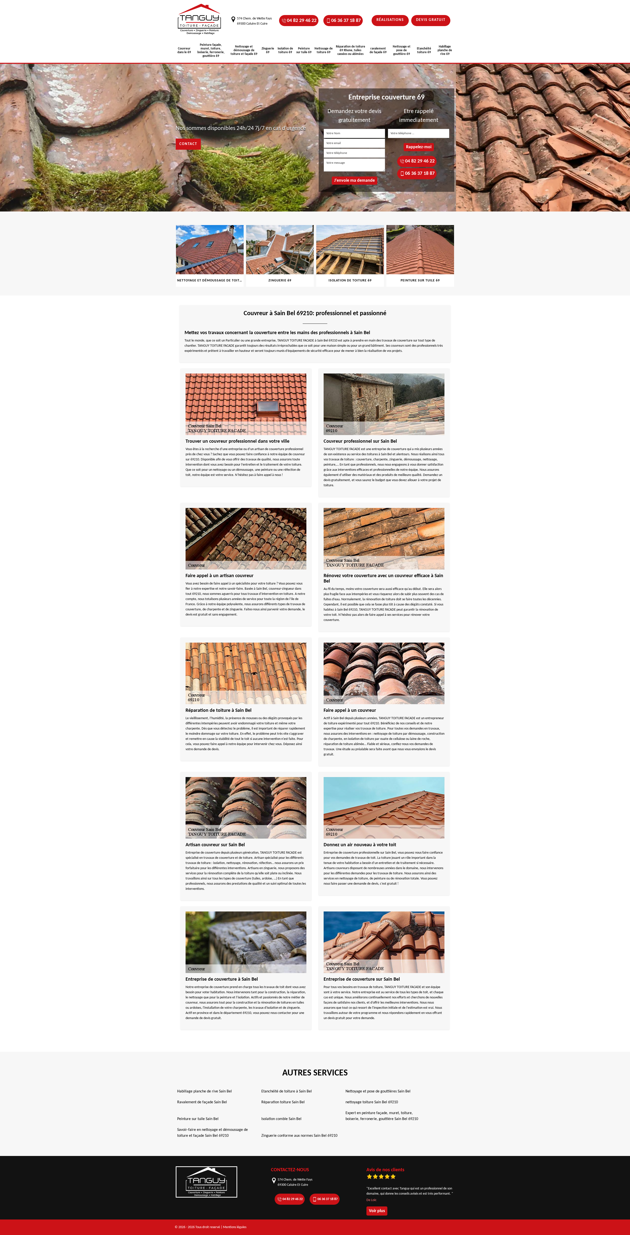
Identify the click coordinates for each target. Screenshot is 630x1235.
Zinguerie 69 (268, 50)
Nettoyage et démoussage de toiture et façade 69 (244, 50)
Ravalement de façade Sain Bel (202, 1102)
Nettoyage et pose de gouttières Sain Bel (378, 1091)
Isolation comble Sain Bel (281, 1119)
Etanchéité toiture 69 (424, 50)
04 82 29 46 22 (301, 20)
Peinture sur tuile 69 (304, 50)
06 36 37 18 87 (346, 20)
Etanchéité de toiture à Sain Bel (286, 1091)
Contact (188, 144)
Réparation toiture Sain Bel (283, 1102)
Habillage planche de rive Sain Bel (204, 1091)
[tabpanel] (210, 256)
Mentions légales (234, 1227)
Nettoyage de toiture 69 (324, 50)
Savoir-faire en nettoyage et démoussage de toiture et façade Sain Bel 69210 (212, 1133)
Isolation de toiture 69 (285, 50)
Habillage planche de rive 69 (445, 50)
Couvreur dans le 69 (184, 50)
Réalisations (390, 20)
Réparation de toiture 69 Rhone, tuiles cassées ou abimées (350, 50)
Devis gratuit (430, 20)
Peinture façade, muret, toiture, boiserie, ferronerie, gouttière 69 (210, 50)
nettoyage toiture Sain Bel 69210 (372, 1102)
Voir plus (377, 1211)
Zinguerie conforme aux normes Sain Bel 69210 (299, 1136)
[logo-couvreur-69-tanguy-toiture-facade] (199, 19)
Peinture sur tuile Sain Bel (198, 1119)
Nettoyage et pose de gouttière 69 (401, 50)
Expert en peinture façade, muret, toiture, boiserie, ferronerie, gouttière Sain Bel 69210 (382, 1116)
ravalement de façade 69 (378, 50)
